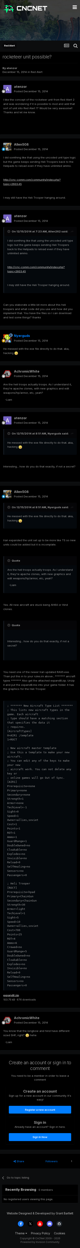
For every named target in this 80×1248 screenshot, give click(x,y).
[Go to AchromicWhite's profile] (7, 374)
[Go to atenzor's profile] (7, 89)
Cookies (59, 1233)
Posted (31, 91)
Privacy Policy (40, 1233)
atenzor (12, 68)
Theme (20, 1233)
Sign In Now (40, 1137)
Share (20, 1161)
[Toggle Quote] (9, 231)
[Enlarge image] (16, 353)
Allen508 (21, 144)
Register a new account (40, 1109)
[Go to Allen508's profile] (7, 147)
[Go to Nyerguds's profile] (7, 338)
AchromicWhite (26, 371)
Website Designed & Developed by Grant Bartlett (40, 1213)
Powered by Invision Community (40, 1242)
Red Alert (36, 72)
